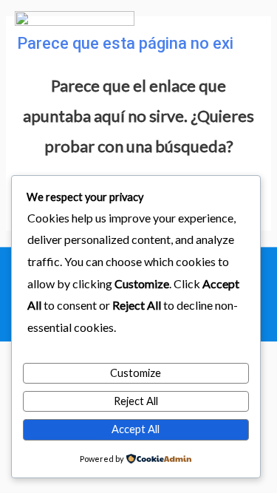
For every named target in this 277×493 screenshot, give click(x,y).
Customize (135, 373)
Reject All (136, 401)
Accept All (136, 429)
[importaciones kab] (74, 41)
